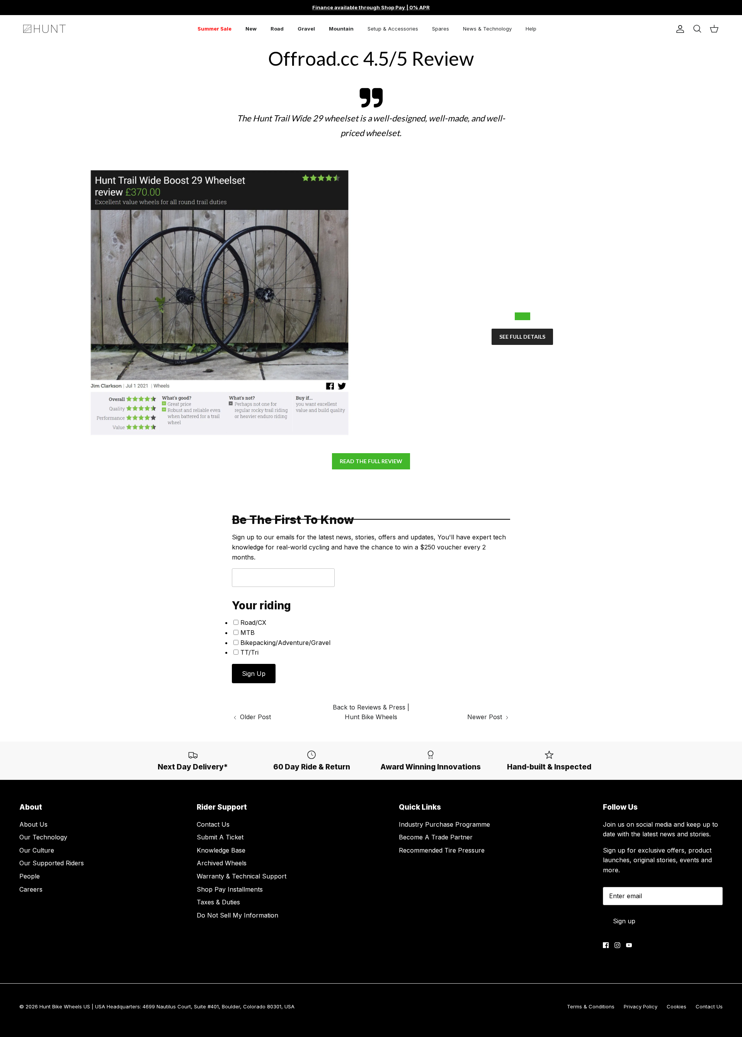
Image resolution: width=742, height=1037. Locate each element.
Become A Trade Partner (436, 837)
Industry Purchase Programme (444, 824)
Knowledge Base (221, 850)
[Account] (678, 29)
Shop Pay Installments (230, 889)
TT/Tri (249, 652)
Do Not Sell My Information (237, 915)
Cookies (676, 1006)
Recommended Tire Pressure (442, 850)
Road (277, 29)
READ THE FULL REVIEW (371, 461)
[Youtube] (629, 945)
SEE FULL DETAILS (522, 336)
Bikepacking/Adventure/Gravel (285, 642)
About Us (33, 824)
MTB (247, 632)
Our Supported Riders (51, 863)
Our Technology (43, 837)
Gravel (306, 29)
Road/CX (253, 622)
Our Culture (36, 850)
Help (531, 29)
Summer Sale (214, 29)
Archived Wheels (222, 863)
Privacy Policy (640, 1006)
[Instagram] (617, 945)
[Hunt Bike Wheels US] (44, 29)
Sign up (624, 921)
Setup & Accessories (393, 29)
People (29, 876)
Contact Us (213, 824)
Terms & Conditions (590, 1006)
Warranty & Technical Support (241, 876)
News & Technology (487, 29)
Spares (440, 29)
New (251, 29)
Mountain (341, 29)
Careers (31, 889)
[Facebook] (606, 945)
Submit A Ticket (220, 837)
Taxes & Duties (218, 902)
